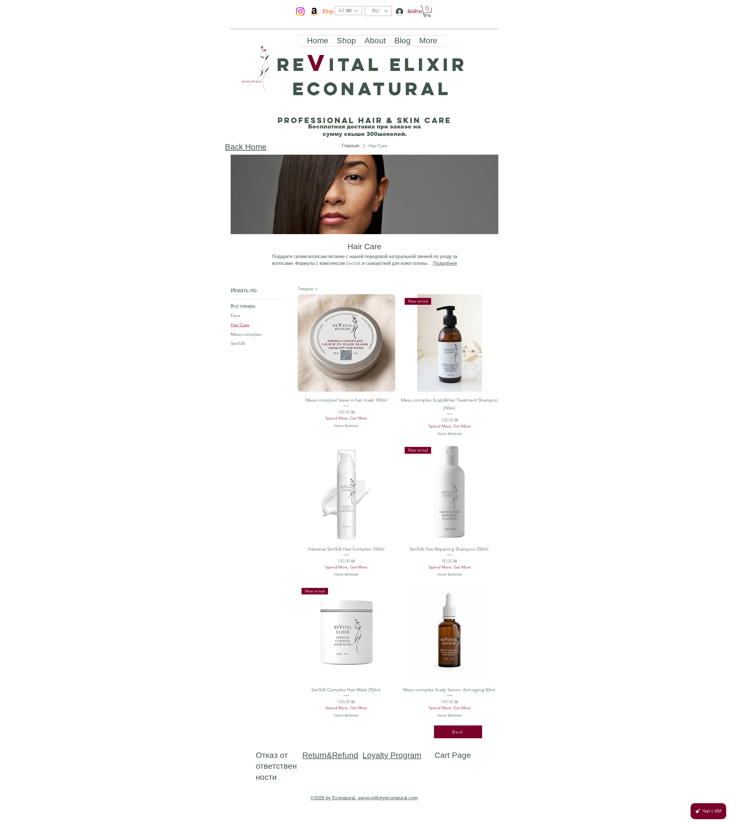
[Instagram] (300, 11)
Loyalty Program (392, 755)
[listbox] (348, 10)
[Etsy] (328, 11)
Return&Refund (330, 755)
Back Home (246, 146)
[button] (348, 10)
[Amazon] (314, 11)
